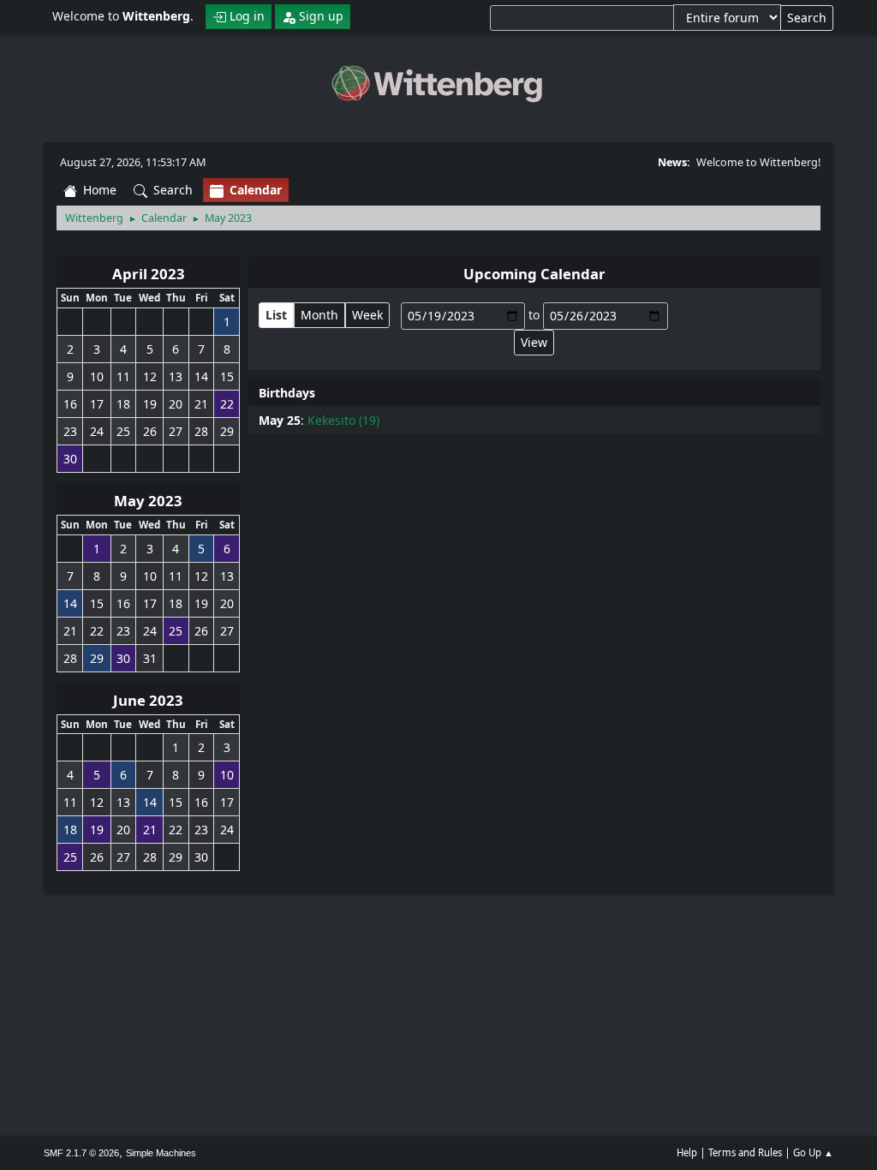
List (276, 315)
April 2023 (148, 274)
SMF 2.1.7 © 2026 (81, 1153)
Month (319, 315)
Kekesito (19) (343, 420)
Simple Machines (161, 1153)
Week (367, 315)
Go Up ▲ (813, 1152)
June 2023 (148, 700)
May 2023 (148, 500)
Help (687, 1152)
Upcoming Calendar (534, 274)
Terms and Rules (745, 1152)
